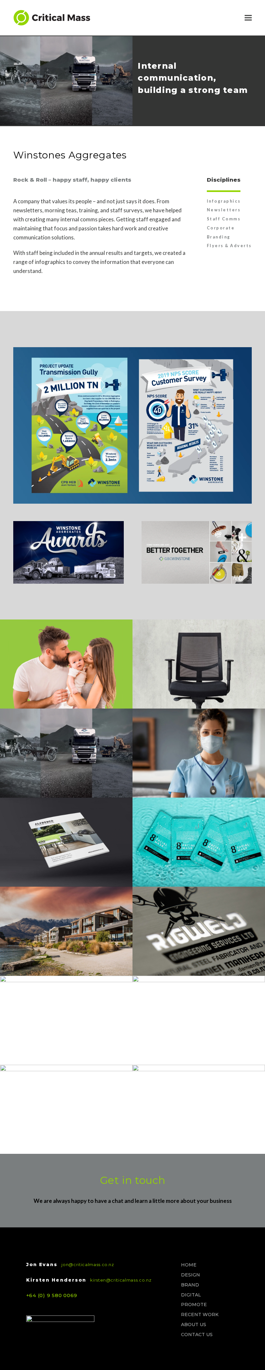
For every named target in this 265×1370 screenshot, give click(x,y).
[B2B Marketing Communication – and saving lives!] (198, 753)
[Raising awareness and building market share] (198, 664)
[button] (248, 18)
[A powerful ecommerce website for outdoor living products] (198, 1109)
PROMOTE (194, 1304)
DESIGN (190, 1275)
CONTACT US (197, 1334)
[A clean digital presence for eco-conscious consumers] (66, 1020)
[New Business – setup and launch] (66, 842)
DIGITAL (191, 1295)
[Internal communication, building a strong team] (66, 753)
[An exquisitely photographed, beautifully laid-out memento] (66, 1109)
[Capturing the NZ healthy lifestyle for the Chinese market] (198, 1020)
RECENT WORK (199, 1314)
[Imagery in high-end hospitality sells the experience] (66, 931)
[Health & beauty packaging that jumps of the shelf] (198, 842)
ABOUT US (193, 1324)
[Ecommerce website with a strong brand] (66, 664)
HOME (188, 1265)
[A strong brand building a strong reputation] (198, 931)
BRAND (190, 1285)
